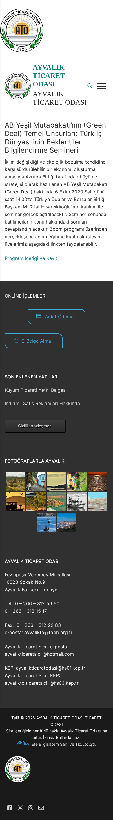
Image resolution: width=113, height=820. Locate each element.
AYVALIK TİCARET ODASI (49, 76)
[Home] (21, 50)
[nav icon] (102, 86)
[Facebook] (10, 808)
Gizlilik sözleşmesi (35, 425)
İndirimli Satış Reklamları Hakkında (42, 403)
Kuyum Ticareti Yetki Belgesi (36, 390)
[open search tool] (89, 85)
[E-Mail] (41, 808)
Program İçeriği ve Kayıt (31, 258)
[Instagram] (30, 808)
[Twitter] (20, 808)
